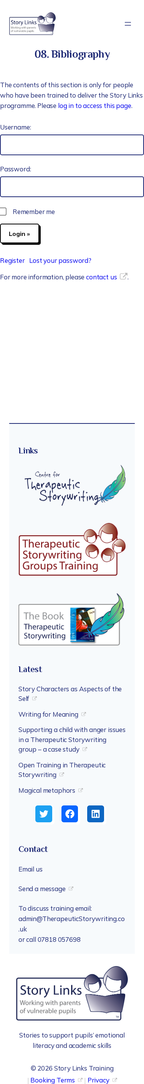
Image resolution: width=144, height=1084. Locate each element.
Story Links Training (84, 1068)
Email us (30, 869)
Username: (15, 127)
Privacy (98, 1080)
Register (12, 260)
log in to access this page (94, 105)
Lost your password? (60, 260)
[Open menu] (128, 24)
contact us (101, 277)
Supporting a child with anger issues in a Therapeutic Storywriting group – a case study (72, 739)
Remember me (34, 212)
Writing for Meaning (48, 714)
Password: (15, 169)
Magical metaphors (46, 790)
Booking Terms (52, 1080)
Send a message (42, 889)
